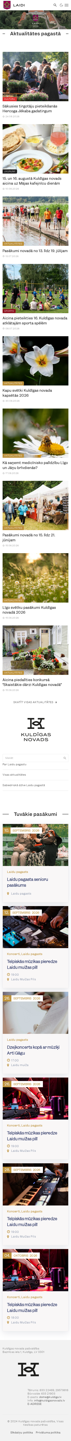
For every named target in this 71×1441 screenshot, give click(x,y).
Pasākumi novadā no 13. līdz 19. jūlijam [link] (35, 251)
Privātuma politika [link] (48, 1432)
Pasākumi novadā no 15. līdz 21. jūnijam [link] (29, 537)
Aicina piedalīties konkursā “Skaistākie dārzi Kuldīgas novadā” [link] (32, 682)
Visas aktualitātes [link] (14, 774)
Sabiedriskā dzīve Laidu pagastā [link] (24, 785)
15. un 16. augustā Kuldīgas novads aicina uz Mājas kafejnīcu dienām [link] (32, 181)
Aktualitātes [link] (13, 243)
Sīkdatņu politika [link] (22, 1432)
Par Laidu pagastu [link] (15, 764)
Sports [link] (9, 311)
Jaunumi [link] (9, 171)
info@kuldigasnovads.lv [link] (49, 1400)
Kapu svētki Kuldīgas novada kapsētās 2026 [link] (27, 393)
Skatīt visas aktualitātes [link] (33, 702)
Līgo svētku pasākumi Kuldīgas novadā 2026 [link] (29, 610)
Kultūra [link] (9, 99)
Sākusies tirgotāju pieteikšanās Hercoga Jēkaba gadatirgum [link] (30, 108)
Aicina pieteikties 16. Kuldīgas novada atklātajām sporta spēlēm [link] (35, 320)
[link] (26, 5)
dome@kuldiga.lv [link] (50, 1397)
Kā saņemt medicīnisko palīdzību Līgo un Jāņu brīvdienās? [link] (35, 465)
